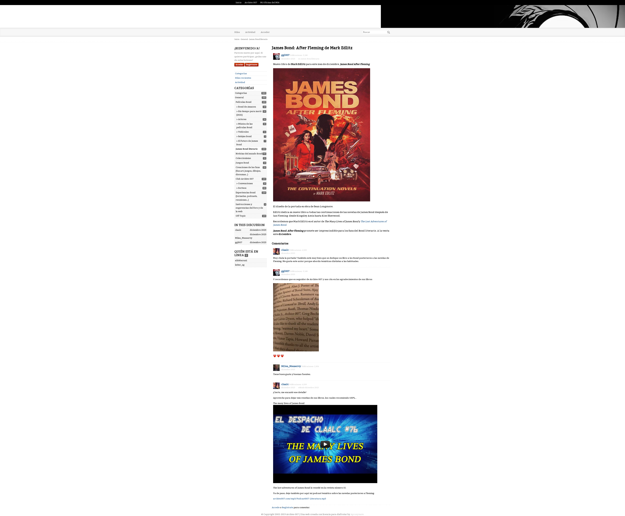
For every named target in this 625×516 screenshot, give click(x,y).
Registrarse (251, 65)
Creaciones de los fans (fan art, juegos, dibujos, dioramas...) (248, 171)
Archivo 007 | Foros (265, 16)
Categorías (241, 73)
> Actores (241, 119)
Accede (276, 507)
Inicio (239, 2)
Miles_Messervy (291, 366)
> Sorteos (241, 188)
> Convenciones (244, 183)
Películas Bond (243, 102)
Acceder (265, 32)
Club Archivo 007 (245, 179)
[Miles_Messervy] (276, 367)
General (239, 97)
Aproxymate (357, 514)
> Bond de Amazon (246, 107)
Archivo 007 (251, 2)
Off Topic (241, 216)
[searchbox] (376, 32)
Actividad (250, 32)
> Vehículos (242, 132)
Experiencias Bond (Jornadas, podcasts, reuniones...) (246, 196)
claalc (285, 249)
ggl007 (285, 55)
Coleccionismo (243, 158)
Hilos (237, 32)
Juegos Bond (242, 163)
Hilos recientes (243, 78)
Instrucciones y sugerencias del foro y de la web (249, 208)
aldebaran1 (241, 260)
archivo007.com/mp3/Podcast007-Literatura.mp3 (299, 498)
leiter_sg (239, 265)
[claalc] (276, 251)
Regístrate (287, 507)
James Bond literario (247, 149)
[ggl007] (276, 56)
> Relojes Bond (244, 136)
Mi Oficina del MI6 (269, 2)
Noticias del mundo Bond (249, 153)
